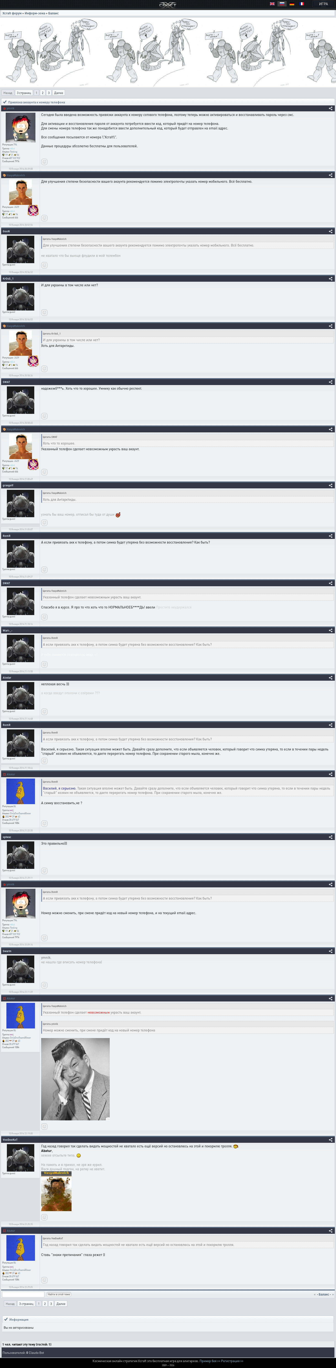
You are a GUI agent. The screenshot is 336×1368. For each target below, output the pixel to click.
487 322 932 (14, 158)
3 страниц (24, 93)
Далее (58, 93)
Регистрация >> (232, 1361)
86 (14, 806)
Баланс (53, 13)
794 (15, 144)
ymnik (10, 108)
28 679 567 (14, 819)
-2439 (16, 207)
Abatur (11, 774)
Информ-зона (35, 13)
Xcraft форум (12, 13)
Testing (13, 151)
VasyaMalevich (16, 175)
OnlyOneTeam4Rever (20, 813)
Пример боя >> (210, 1361)
